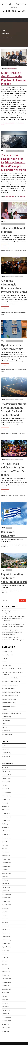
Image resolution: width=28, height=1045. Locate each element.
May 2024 (5, 803)
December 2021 (6, 862)
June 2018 (5, 999)
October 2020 (6, 901)
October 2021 (6, 869)
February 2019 (6, 971)
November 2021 (6, 866)
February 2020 (6, 929)
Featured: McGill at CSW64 (9, 685)
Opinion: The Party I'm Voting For (11, 713)
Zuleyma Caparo (21, 433)
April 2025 (5, 785)
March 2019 (5, 968)
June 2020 (5, 915)
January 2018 (5, 1013)
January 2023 (6, 834)
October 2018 (6, 985)
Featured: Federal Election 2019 (11, 681)
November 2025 (6, 778)
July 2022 (4, 841)
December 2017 (6, 1017)
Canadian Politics (7, 651)
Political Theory (6, 716)
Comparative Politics (11, 68)
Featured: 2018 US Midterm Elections (12, 669)
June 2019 (5, 957)
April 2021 (5, 880)
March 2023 (5, 827)
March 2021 (5, 883)
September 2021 (6, 873)
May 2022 (5, 845)
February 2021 (6, 887)
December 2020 (6, 894)
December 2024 (6, 792)
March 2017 (5, 1024)
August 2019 (5, 950)
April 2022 (5, 848)
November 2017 (6, 1021)
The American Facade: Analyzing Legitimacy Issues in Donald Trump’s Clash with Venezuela (13, 162)
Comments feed (6, 752)
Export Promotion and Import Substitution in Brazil (14, 577)
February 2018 (6, 1010)
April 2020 (5, 922)
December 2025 (6, 775)
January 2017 (5, 1031)
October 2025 (6, 782)
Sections (22, 223)
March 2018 (5, 1006)
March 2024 (5, 806)
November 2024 (6, 796)
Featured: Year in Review (9, 699)
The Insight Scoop (7, 734)
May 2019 (5, 961)
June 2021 (5, 876)
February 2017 (6, 1028)
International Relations (18, 150)
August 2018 (5, 992)
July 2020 (4, 912)
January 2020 (6, 933)
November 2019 (6, 940)
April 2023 (5, 824)
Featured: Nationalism (8, 688)
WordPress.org (6, 756)
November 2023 (6, 817)
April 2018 (5, 1003)
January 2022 (6, 859)
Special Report (6, 730)
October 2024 (6, 799)
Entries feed (5, 749)
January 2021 (5, 891)
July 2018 (4, 996)
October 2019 (6, 943)
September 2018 (6, 989)
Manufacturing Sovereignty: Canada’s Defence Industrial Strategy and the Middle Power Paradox (13, 632)
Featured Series (6, 665)
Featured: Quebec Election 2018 (11, 692)
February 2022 (6, 855)
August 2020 (5, 908)
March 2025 (5, 789)
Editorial (4, 658)
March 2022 (5, 852)
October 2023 (6, 820)
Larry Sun (22, 196)
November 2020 (6, 897)
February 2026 (6, 771)
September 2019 (6, 947)
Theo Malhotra (23, 250)
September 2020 (7, 905)
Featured (9, 150)
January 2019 (6, 975)
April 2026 (5, 767)
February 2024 (6, 810)
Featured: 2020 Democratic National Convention (12, 673)
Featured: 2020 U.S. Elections (10, 678)
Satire (3, 723)
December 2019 (6, 936)
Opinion (4, 709)
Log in (4, 745)
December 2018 (6, 978)
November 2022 (6, 838)
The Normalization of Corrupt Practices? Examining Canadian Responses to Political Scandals (13, 618)
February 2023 (6, 831)
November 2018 (6, 982)
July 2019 (4, 954)
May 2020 (5, 919)
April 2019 (5, 964)
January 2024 (6, 813)
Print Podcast (6, 720)
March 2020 (5, 926)
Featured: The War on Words (10, 695)
